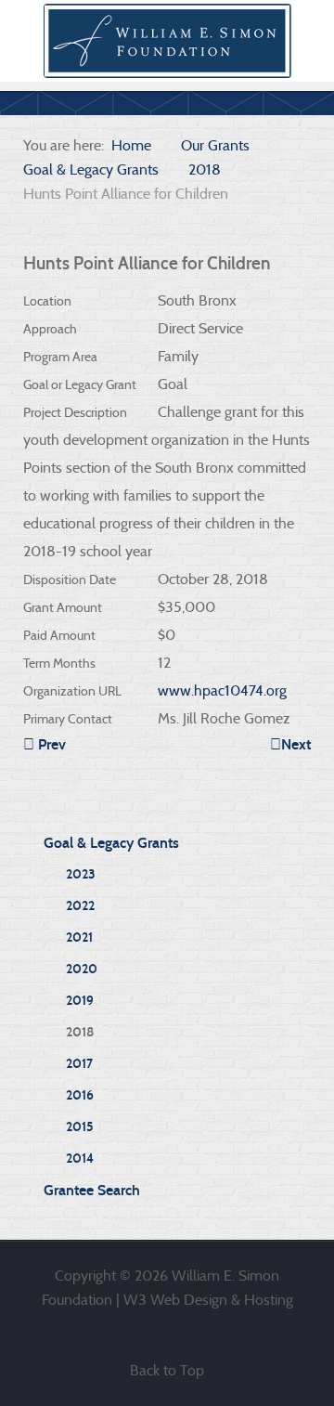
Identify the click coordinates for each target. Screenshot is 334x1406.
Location (47, 301)
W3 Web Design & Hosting (208, 1299)
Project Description (75, 412)
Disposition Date (69, 579)
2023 (81, 874)
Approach (50, 328)
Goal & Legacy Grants (111, 843)
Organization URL (72, 691)
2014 (80, 1158)
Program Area (60, 356)
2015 (80, 1127)
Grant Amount (62, 607)
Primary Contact (67, 718)
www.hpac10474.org (222, 690)
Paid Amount (59, 635)
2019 (80, 1001)
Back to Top (167, 1370)
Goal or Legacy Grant (79, 384)
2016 (80, 1095)
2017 (79, 1064)
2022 (80, 906)
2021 (79, 937)
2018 (80, 1032)
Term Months (59, 663)
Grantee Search (92, 1190)
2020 (81, 969)
